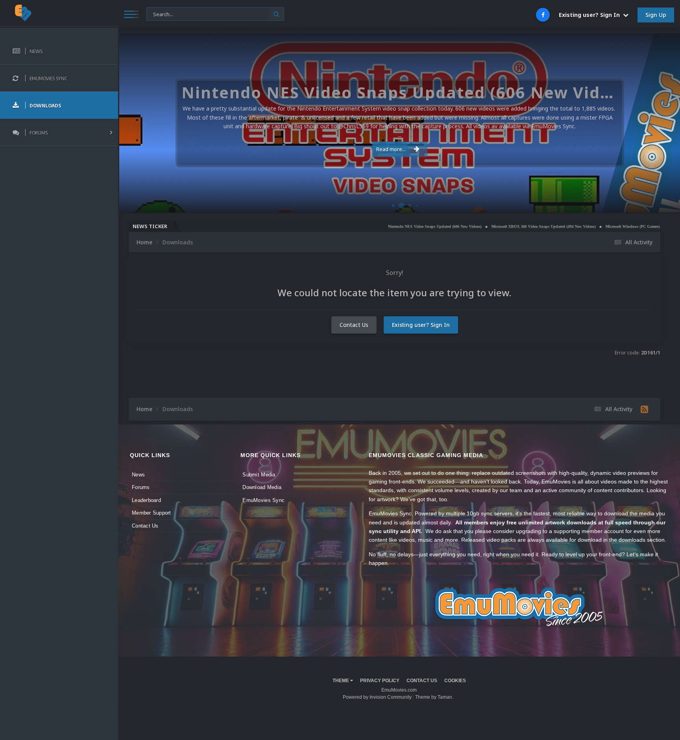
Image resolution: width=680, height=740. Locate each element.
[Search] (276, 13)
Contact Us (354, 324)
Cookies (455, 680)
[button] (652, 123)
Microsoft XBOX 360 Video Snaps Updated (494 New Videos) (510, 226)
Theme (341, 680)
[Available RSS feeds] (644, 409)
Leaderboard (146, 500)
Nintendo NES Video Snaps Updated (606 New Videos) (401, 226)
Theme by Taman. (434, 697)
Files (157, 13)
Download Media (261, 487)
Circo (666, 202)
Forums (141, 487)
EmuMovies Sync (263, 500)
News (138, 475)
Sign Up (655, 14)
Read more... (391, 149)
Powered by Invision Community (377, 697)
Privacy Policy (379, 680)
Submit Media (258, 475)
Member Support (151, 513)
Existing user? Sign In (591, 14)
